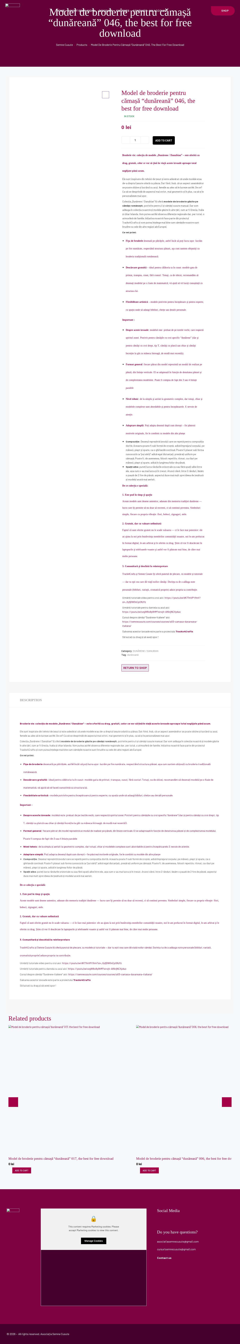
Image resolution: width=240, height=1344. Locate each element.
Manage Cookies (94, 1240)
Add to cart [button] (21, 1170)
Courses (122, 10)
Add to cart (163, 140)
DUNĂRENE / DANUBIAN (145, 650)
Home (61, 10)
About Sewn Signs (81, 10)
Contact (139, 10)
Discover (106, 10)
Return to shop (135, 668)
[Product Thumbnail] (105, 94)
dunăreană (132, 654)
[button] (223, 10)
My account (158, 10)
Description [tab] (31, 700)
